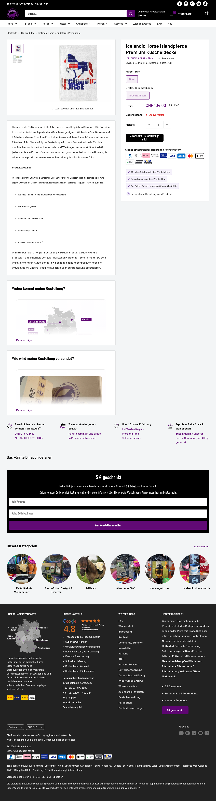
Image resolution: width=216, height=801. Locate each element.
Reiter (45, 23)
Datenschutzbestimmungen (83, 787)
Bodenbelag (193, 646)
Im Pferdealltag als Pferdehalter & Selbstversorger (133, 433)
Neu (170, 23)
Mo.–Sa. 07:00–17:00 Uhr (29, 437)
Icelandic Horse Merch (139, 58)
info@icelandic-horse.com (77, 682)
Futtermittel (179, 656)
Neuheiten (168, 661)
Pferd (10, 23)
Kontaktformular (72, 702)
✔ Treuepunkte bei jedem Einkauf (81, 636)
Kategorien (125, 702)
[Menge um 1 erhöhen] (167, 124)
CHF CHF (32, 727)
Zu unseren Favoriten (131, 691)
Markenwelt (169, 676)
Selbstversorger (171, 651)
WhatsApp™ (69, 697)
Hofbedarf (168, 646)
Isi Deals (187, 651)
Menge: (130, 124)
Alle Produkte (28, 33)
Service (118, 23)
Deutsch (13, 727)
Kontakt (123, 637)
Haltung (27, 23)
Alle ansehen (202, 546)
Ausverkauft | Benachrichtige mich (144, 137)
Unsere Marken (196, 656)
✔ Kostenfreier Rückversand (78, 671)
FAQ (159, 23)
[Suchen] (131, 13)
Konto (142, 15)
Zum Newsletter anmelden (108, 525)
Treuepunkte (172, 693)
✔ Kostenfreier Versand (76, 666)
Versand (123, 653)
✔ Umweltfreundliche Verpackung (81, 646)
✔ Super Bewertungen (75, 641)
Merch (101, 23)
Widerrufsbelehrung (130, 680)
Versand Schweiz (128, 664)
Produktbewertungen (131, 708)
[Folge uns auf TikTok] (205, 3)
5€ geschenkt (175, 710)
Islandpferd (182, 661)
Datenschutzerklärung (131, 675)
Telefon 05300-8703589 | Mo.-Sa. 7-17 (27, 3)
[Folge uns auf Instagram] (186, 3)
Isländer (167, 656)
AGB (121, 658)
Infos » (19, 689)
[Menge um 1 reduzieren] (149, 124)
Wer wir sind (125, 626)
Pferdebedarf (170, 666)
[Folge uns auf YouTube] (198, 3)
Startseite (12, 33)
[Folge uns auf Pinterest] (192, 3)
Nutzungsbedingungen (112, 787)
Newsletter (125, 648)
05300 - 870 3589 (24, 433)
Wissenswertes (142, 23)
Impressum (125, 631)
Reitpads (180, 646)
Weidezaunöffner (190, 671)
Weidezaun (195, 661)
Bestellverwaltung (129, 697)
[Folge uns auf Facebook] (179, 3)
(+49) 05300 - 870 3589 (75, 687)
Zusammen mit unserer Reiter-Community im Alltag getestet (192, 438)
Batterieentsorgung (130, 669)
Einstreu (197, 651)
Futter (62, 23)
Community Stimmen (130, 642)
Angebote (82, 23)
